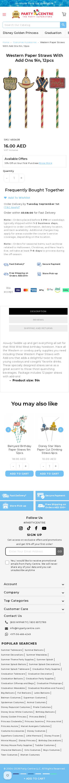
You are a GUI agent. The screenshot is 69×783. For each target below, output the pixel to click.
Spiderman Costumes (12, 702)
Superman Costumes (35, 697)
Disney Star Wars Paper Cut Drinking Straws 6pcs (49, 450)
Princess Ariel (54, 721)
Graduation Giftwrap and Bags (17, 683)
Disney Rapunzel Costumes (15, 707)
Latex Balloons (42, 693)
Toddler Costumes (44, 745)
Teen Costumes (9, 755)
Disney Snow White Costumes (17, 712)
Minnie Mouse (8, 740)
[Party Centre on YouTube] (44, 528)
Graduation (53, 33)
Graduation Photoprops (49, 683)
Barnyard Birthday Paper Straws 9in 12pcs (19, 450)
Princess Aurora (9, 726)
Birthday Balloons (45, 712)
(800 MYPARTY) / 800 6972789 (28, 622)
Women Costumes (30, 755)
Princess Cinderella (11, 721)
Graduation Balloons (12, 678)
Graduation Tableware (13, 674)
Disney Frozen (52, 735)
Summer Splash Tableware (15, 669)
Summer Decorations (12, 655)
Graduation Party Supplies (46, 669)
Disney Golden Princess (20, 33)
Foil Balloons (24, 693)
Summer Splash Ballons (13, 664)
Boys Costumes (51, 750)
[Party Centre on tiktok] (29, 528)
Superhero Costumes (12, 735)
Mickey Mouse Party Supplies (16, 745)
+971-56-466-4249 (20, 634)
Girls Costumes (32, 750)
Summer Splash (45, 659)
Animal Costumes (36, 702)
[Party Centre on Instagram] (21, 528)
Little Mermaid (34, 735)
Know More (45, 163)
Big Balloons (8, 693)
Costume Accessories (12, 731)
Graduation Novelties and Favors (45, 688)
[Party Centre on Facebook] (36, 528)
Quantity (8, 171)
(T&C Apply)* (12, 207)
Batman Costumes (11, 697)
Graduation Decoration (40, 674)
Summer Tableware (11, 650)
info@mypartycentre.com (25, 628)
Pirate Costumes (42, 707)
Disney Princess (27, 740)
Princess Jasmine (34, 721)
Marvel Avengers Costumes (35, 726)
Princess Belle (37, 716)
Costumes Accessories (25, 42)
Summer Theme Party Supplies (17, 659)
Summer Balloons (34, 650)
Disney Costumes (36, 731)
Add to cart (19, 473)
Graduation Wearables (13, 688)
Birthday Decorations (50, 740)
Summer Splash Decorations (44, 664)
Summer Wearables (36, 655)
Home (6, 42)
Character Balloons (11, 750)
